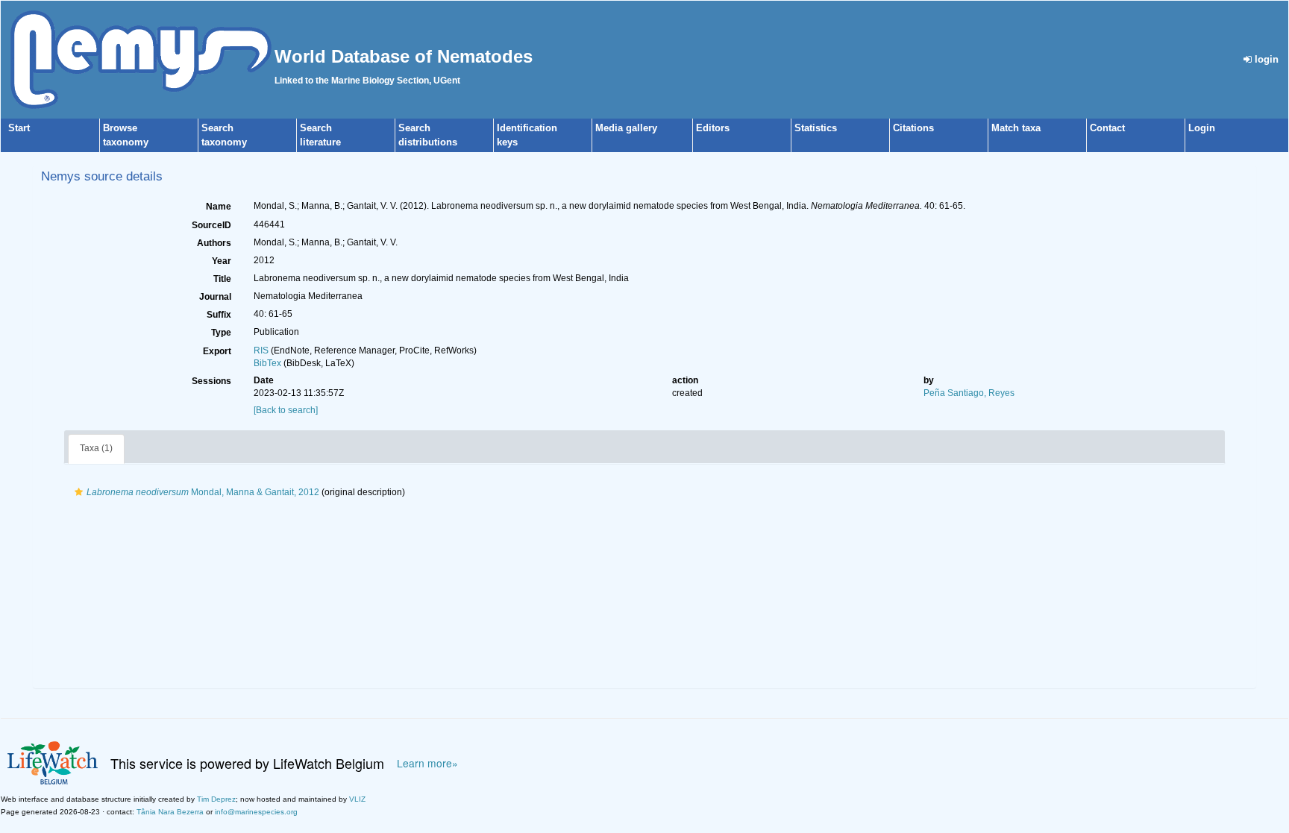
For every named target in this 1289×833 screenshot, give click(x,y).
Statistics (815, 127)
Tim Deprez (216, 799)
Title (222, 279)
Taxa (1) (96, 448)
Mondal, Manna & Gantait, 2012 (203, 492)
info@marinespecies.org (256, 812)
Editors (713, 127)
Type (221, 332)
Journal (215, 297)
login (1265, 59)
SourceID (211, 225)
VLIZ (357, 799)
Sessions (211, 381)
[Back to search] (286, 410)
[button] (79, 492)
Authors (214, 243)
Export (217, 351)
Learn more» (427, 763)
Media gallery (626, 127)
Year (221, 261)
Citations (913, 127)
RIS (261, 350)
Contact (1107, 127)
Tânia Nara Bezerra (170, 812)
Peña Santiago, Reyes (968, 393)
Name (218, 206)
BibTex (267, 363)
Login (1201, 127)
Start (19, 127)
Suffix (219, 314)
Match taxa (1016, 127)
